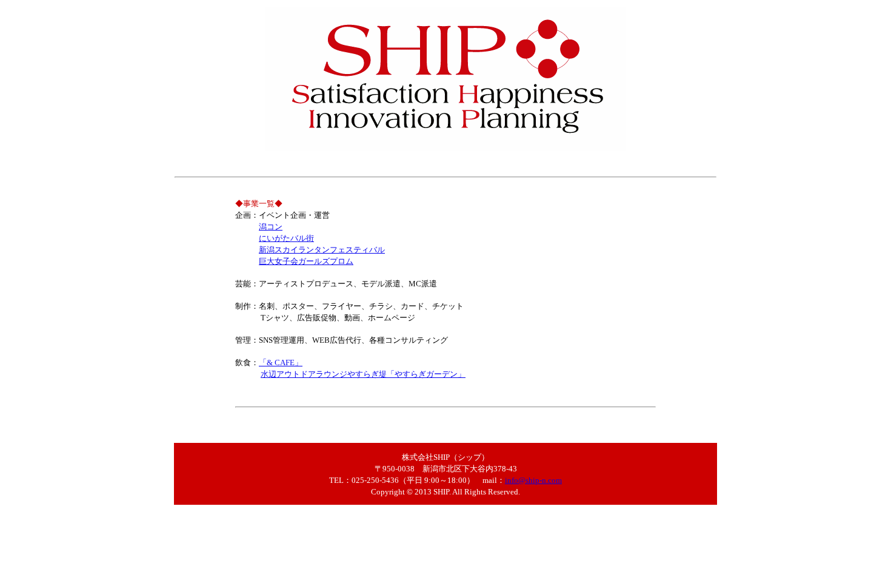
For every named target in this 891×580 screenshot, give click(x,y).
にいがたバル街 (286, 238)
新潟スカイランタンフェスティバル (322, 249)
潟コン (270, 226)
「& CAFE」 (280, 362)
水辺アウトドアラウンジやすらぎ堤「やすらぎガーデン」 (363, 374)
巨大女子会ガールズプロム (306, 261)
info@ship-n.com (533, 480)
